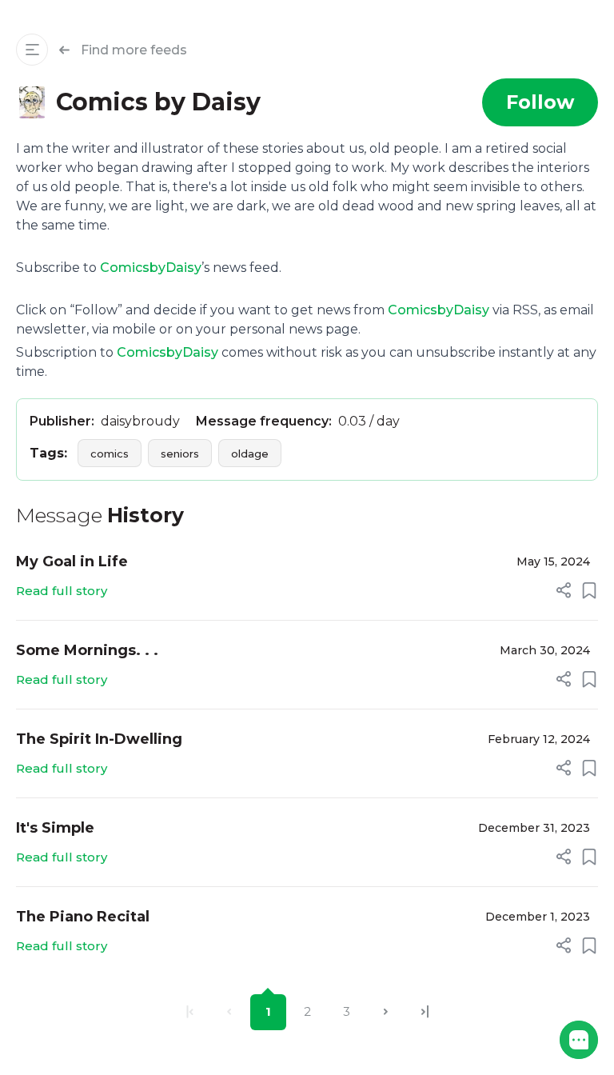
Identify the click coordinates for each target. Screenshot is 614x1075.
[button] (579, 1040)
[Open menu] (32, 50)
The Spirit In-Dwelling (99, 739)
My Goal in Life (72, 561)
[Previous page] (229, 1012)
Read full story (61, 590)
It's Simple (55, 828)
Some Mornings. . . (87, 650)
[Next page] (386, 1012)
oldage (250, 453)
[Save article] (589, 590)
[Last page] (425, 1012)
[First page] (190, 1012)
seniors (180, 453)
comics (109, 453)
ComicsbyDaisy (150, 267)
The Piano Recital (83, 916)
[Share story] (563, 590)
